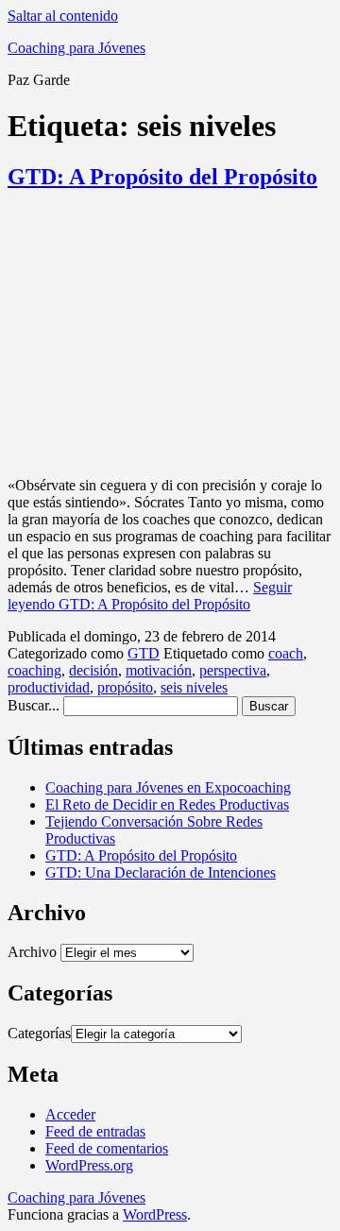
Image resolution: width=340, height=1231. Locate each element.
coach (285, 653)
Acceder (70, 1114)
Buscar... (34, 705)
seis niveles (194, 687)
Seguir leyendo (150, 595)
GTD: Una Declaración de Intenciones (160, 872)
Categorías (39, 1033)
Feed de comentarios (106, 1148)
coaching (34, 670)
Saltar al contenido (63, 16)
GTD (144, 653)
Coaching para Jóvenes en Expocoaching (168, 787)
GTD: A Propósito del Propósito (162, 176)
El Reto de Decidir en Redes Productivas (167, 804)
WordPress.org (89, 1165)
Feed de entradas (95, 1131)
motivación (159, 670)
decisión (93, 670)
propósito (125, 687)
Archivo (32, 952)
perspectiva (232, 670)
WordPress (155, 1214)
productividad (49, 687)
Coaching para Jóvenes (76, 48)
